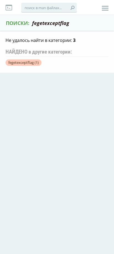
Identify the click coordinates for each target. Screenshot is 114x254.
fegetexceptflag (23, 62)
